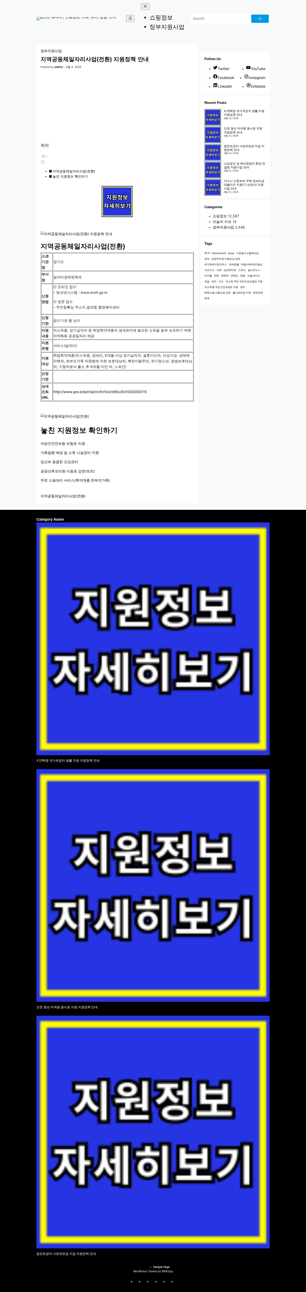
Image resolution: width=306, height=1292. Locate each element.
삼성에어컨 (230, 270)
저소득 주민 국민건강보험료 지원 (244, 281)
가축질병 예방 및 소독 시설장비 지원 (70, 453)
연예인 (234, 275)
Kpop (231, 253)
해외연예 (258, 292)
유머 (213, 281)
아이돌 (208, 275)
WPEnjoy (167, 1271)
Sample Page (161, 1267)
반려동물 (234, 264)
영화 (242, 275)
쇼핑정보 (220, 216)
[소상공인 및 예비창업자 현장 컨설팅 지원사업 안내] (212, 170)
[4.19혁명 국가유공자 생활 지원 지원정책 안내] (212, 118)
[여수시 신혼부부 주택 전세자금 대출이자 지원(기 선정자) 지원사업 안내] (212, 188)
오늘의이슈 (253, 275)
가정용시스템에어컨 (247, 253)
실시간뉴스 (254, 270)
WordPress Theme (145, 1271)
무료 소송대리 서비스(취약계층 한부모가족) (75, 480)
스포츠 (242, 270)
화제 (206, 298)
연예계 (225, 275)
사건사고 (209, 270)
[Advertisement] (117, 106)
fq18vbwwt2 (219, 253)
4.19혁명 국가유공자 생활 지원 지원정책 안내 (68, 760)
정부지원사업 (51, 51)
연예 (216, 275)
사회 (218, 270)
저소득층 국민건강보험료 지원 (221, 287)
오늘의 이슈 (222, 222)
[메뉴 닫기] (145, 6)
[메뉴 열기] (130, 18)
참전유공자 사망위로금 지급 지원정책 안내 (66, 1253)
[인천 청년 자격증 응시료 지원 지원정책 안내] (212, 135)
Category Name (50, 519)
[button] (110, 158)
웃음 (206, 281)
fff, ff (207, 253)
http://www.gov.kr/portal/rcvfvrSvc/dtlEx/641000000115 (100, 392)
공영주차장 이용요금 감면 (225, 258)
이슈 (221, 281)
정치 (242, 287)
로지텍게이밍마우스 (215, 264)
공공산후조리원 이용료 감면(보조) (68, 471)
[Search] (260, 19)
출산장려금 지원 (242, 292)
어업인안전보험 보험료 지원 (63, 443)
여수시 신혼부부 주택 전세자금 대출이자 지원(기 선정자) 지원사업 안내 (244, 184)
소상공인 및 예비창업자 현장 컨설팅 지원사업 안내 (244, 165)
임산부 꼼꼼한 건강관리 (59, 462)
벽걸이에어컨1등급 (251, 264)
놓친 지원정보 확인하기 (70, 176)
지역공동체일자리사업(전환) (74, 171)
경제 (206, 258)
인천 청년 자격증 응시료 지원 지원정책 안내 (67, 1007)
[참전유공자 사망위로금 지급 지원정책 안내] (212, 153)
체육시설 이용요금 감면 (217, 292)
